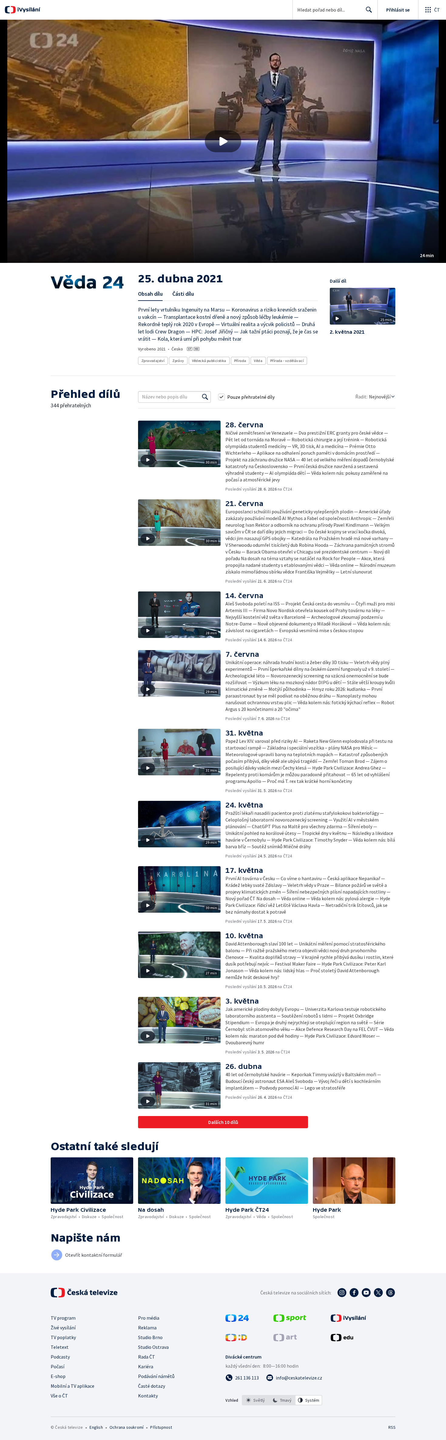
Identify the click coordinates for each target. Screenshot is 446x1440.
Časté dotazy (151, 1386)
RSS (392, 1427)
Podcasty (60, 1357)
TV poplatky (63, 1337)
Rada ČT (146, 1357)
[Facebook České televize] (354, 1292)
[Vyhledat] (205, 396)
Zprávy (178, 360)
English (96, 1427)
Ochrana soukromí (127, 1427)
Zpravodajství (152, 360)
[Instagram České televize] (342, 1292)
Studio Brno (150, 1337)
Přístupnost (161, 1427)
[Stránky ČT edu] (342, 1339)
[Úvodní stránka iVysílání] (28, 9)
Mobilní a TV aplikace (72, 1386)
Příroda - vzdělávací (287, 360)
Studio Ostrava (153, 1347)
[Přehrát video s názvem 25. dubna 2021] (223, 141)
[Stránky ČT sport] (289, 1320)
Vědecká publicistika (209, 360)
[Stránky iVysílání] (348, 1320)
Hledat (368, 9)
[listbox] (282, 1400)
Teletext (60, 1347)
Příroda (240, 360)
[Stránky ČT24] (237, 1320)
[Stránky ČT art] (285, 1339)
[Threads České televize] (390, 1292)
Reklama (147, 1328)
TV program (63, 1318)
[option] (255, 1400)
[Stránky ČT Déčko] (236, 1339)
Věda (258, 360)
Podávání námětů (156, 1376)
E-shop (58, 1376)
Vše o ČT (59, 1396)
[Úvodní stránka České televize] (85, 1292)
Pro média (148, 1318)
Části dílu (183, 293)
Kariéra (145, 1366)
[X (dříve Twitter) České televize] (378, 1292)
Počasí (57, 1366)
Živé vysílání (63, 1328)
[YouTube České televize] (366, 1292)
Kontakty (148, 1396)
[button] (223, 141)
